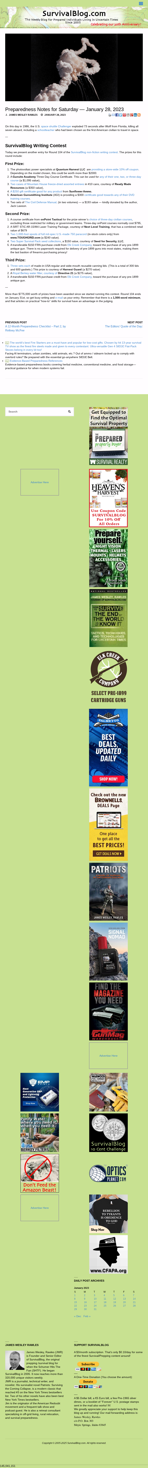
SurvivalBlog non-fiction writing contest (94, 152)
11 (105, 1298)
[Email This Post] (113, 114)
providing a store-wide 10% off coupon (115, 169)
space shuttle (49, 126)
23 (85, 1305)
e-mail (59, 297)
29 (75, 1309)
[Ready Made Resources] (108, 558)
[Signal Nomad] (108, 952)
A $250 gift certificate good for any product (36, 191)
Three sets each (20, 265)
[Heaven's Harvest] (108, 498)
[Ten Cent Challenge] (108, 1132)
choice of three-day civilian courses (110, 219)
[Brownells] (108, 824)
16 (85, 1302)
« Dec (77, 1316)
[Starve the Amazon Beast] (39, 1173)
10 (95, 1298)
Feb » (87, 1316)
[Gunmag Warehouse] (108, 1011)
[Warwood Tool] (108, 1092)
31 (95, 1309)
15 (75, 1302)
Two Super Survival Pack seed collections (35, 241)
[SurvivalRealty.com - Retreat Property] (108, 436)
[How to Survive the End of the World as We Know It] (108, 618)
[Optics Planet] (108, 1173)
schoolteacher (46, 130)
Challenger (64, 126)
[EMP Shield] (39, 1092)
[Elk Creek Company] (108, 678)
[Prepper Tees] (108, 1214)
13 (124, 1298)
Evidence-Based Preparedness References (34, 360)
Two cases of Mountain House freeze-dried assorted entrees (47, 184)
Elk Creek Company (79, 245)
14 (134, 1298)
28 (134, 1305)
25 (105, 1305)
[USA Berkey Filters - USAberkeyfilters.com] (39, 1132)
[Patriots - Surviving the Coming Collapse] (108, 892)
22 (75, 1305)
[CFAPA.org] (108, 1254)
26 (114, 1305)
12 (114, 1298)
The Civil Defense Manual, (41, 202)
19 (114, 1302)
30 (85, 1309)
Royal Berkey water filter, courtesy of (35, 273)
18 (105, 1302)
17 (95, 1302)
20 (124, 1302)
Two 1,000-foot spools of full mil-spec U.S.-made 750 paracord (48, 234)
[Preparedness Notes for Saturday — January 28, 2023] (74, 67)
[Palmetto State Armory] (108, 747)
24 (95, 1305)
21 (134, 1302)
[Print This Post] (109, 114)
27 (124, 1305)
